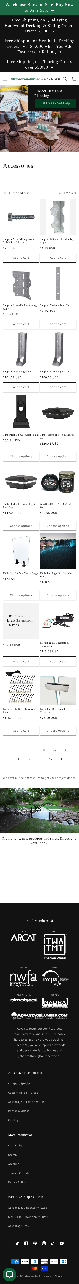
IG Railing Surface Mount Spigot (21, 573)
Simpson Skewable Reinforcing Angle (20, 307)
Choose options (21, 456)
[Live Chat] (9, 1274)
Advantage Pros (18, 1226)
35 (28, 759)
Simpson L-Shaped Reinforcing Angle (57, 241)
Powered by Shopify (52, 1276)
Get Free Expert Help (55, 103)
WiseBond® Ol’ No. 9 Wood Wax (55, 506)
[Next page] (61, 759)
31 (44, 750)
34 (17, 759)
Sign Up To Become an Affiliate (28, 1217)
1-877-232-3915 (51, 78)
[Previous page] (11, 750)
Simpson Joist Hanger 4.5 (17, 371)
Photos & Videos (18, 1111)
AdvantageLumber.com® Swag (27, 1207)
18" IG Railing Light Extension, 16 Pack (20, 620)
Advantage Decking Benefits (26, 1102)
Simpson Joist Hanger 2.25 (54, 371)
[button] (5, 78)
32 (54, 750)
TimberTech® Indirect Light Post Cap (57, 436)
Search (12, 1155)
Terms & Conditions (21, 1173)
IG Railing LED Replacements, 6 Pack (20, 711)
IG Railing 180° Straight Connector (53, 711)
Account (13, 1164)
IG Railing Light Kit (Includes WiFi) (56, 575)
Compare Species (19, 1083)
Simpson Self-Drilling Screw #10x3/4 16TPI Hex (18, 241)
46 (50, 759)
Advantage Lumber (34, 1276)
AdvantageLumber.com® (33, 1028)
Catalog (13, 1120)
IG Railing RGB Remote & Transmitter (54, 644)
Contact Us (15, 1145)
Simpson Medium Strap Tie (54, 305)
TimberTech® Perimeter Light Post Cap (19, 506)
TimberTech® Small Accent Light (21, 434)
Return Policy (17, 1182)
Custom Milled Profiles (23, 1092)
